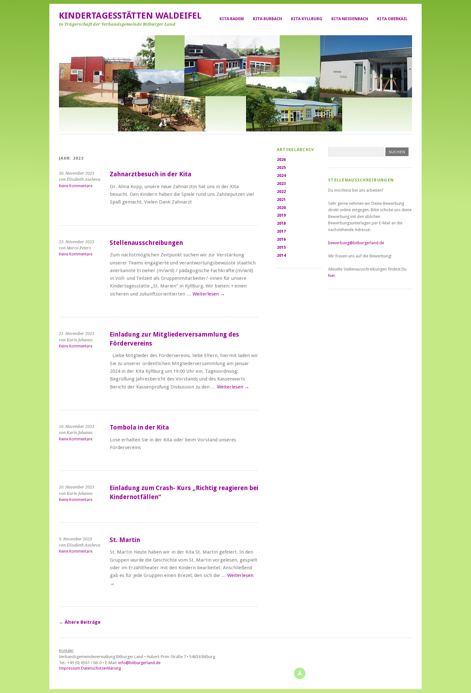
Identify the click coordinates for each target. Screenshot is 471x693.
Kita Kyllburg (306, 18)
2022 (281, 191)
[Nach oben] (299, 673)
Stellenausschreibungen (146, 242)
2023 (281, 183)
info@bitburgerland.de (139, 662)
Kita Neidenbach (349, 18)
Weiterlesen (209, 294)
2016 (281, 239)
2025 (281, 167)
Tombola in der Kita (139, 427)
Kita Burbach (267, 18)
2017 (281, 231)
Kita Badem (231, 18)
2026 (281, 159)
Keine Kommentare (75, 186)
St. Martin (125, 540)
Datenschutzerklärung (101, 668)
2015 (281, 247)
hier (331, 275)
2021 (281, 199)
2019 (281, 215)
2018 (281, 223)
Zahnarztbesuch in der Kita (150, 174)
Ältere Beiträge (80, 622)
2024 (281, 175)
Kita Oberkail (392, 18)
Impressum (69, 668)
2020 (281, 207)
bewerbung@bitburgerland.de (356, 242)
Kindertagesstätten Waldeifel (130, 16)
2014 (281, 255)
